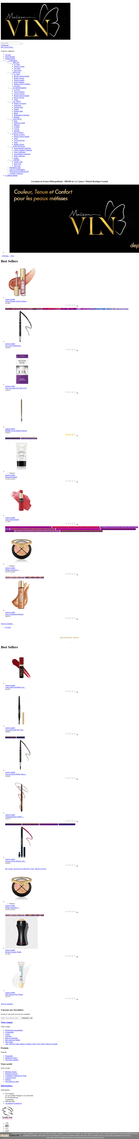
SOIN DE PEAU (17, 146)
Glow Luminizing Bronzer (14, 614)
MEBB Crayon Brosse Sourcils (16, 431)
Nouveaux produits (11, 1060)
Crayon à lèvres (19, 94)
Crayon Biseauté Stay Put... (14, 730)
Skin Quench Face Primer (14, 994)
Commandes (9, 1032)
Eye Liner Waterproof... (13, 346)
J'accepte (4, 1135)
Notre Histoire (10, 57)
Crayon (16, 129)
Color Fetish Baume (12, 519)
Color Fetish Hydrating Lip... (15, 687)
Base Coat (17, 164)
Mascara (17, 125)
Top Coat (17, 166)
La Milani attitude (11, 175)
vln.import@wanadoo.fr (13, 1103)
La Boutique (11, 61)
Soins (16, 142)
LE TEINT (15, 101)
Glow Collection (19, 152)
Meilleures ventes (11, 1058)
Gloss (16, 99)
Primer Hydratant (11, 477)
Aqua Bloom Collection (22, 154)
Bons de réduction (11, 1038)
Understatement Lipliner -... (14, 817)
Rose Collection (19, 156)
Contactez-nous (10, 1078)
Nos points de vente (12, 1081)
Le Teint (17, 64)
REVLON (15, 72)
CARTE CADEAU (16, 173)
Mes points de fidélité (12, 1040)
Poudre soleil (18, 111)
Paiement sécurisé (11, 1074)
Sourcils (16, 131)
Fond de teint (18, 107)
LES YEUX (16, 119)
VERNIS (14, 160)
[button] (5, 256)
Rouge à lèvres (19, 78)
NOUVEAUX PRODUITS (19, 171)
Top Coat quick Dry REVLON (16, 388)
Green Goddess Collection (23, 150)
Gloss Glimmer (19, 82)
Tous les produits (7, 624)
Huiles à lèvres (19, 144)
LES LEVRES (16, 133)
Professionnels (10, 59)
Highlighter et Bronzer (21, 115)
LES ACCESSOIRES (17, 170)
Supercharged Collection (22, 148)
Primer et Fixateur (20, 103)
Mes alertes (9, 1042)
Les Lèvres (18, 70)
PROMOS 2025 (15, 168)
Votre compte (7, 1022)
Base (15, 121)
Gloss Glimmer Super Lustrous (15, 301)
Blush (16, 113)
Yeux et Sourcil (19, 92)
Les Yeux (17, 68)
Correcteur (17, 105)
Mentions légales (11, 1072)
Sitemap (8, 1079)
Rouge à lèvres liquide (21, 76)
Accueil (8, 55)
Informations (6, 1086)
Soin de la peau (19, 66)
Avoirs (7, 1034)
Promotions (9, 1056)
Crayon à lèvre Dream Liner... (15, 861)
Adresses (8, 1036)
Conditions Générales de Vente (15, 1076)
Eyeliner (17, 127)
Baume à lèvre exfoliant (22, 84)
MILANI (14, 62)
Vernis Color (18, 162)
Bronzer (16, 117)
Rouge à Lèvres (19, 134)
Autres (16, 158)
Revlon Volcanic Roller (13, 952)
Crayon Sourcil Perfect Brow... (15, 774)
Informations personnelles (14, 1030)
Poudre (16, 109)
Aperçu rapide (10, 299)
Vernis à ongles (19, 80)
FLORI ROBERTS (18, 88)
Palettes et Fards (19, 123)
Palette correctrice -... (12, 570)
